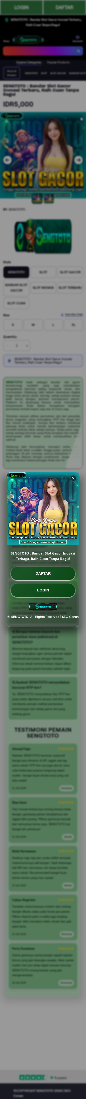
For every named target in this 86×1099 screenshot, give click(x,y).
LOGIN (43, 590)
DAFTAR (43, 573)
